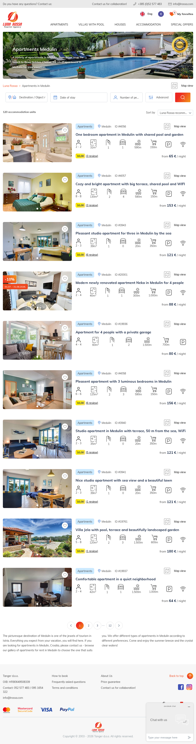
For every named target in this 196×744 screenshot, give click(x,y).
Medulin (106, 126)
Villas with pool (91, 24)
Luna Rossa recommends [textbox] (175, 113)
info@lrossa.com (183, 4)
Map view (187, 85)
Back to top (176, 676)
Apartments (59, 24)
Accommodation (148, 24)
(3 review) (92, 156)
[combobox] (126, 97)
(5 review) (92, 452)
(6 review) (92, 254)
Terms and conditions (65, 688)
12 (110, 625)
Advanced (162, 97)
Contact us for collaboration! (109, 4)
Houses (120, 24)
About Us (106, 676)
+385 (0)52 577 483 (150, 4)
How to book (60, 676)
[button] (37, 159)
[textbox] (126, 97)
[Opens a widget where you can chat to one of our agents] (170, 722)
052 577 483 (21, 688)
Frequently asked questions (69, 682)
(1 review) (92, 501)
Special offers (182, 24)
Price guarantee (110, 682)
